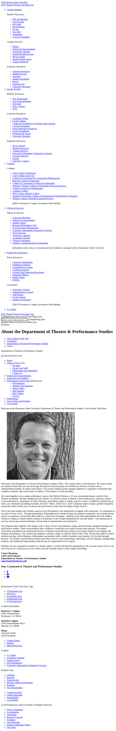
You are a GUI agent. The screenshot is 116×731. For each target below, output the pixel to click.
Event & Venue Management (25, 228)
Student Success (19, 74)
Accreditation (13, 712)
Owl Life (16, 32)
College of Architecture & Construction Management (36, 178)
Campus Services (20, 151)
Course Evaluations (21, 37)
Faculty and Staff (20, 368)
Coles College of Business (24, 173)
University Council (20, 289)
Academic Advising (21, 238)
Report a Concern (15, 717)
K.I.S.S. (16, 396)
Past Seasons (18, 391)
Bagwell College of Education (25, 181)
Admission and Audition (18, 378)
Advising (16, 76)
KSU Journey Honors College (25, 193)
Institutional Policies (21, 265)
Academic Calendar (15, 658)
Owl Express (18, 22)
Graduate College (20, 191)
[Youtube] (8, 577)
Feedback (11, 720)
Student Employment (21, 59)
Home (9, 360)
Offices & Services (15, 208)
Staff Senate (17, 294)
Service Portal (18, 57)
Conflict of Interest (20, 270)
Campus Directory (20, 62)
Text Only (11, 727)
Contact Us (17, 373)
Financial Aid (18, 84)
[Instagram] (8, 574)
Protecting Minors (20, 275)
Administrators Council (22, 292)
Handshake (17, 34)
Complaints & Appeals (22, 267)
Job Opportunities (15, 687)
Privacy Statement (15, 709)
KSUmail (16, 24)
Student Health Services (23, 54)
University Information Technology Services (32, 153)
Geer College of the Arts (23, 176)
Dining (15, 46)
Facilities (16, 365)
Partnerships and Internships (24, 370)
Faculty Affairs (19, 121)
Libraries (11, 675)
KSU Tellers (18, 393)
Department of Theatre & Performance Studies (27, 343)
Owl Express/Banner (21, 101)
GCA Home (12, 403)
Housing (10, 677)
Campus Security (14, 692)
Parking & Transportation (23, 49)
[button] (21, 316)
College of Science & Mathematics (27, 188)
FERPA (16, 280)
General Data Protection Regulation (28, 272)
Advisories (11, 715)
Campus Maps (13, 640)
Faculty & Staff (14, 89)
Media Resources (14, 645)
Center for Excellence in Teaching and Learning (33, 123)
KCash (15, 29)
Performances (18, 383)
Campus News (13, 660)
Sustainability (13, 697)
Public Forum (18, 277)
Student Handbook (20, 79)
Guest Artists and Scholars (18, 401)
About (9, 363)
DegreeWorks (18, 27)
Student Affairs (19, 223)
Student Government (21, 300)
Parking (10, 643)
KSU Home (6, 314)
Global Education (14, 695)
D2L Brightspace (20, 19)
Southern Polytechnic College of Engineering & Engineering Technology (45, 196)
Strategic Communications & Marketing (30, 243)
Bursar (15, 81)
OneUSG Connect (20, 161)
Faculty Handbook (20, 131)
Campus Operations (21, 240)
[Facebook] (7, 572)
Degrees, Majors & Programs (20, 682)
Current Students (14, 9)
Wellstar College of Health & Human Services (33, 198)
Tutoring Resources (21, 71)
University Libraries (21, 51)
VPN (14, 109)
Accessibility (12, 700)
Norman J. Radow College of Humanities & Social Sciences (39, 186)
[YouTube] (61, 601)
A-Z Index (11, 309)
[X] (61, 594)
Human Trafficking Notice (18, 725)
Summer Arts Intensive (22, 386)
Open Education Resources (24, 128)
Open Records (13, 722)
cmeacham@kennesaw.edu (14, 561)
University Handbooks (22, 262)
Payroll (15, 158)
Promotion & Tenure (21, 133)
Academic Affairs (20, 118)
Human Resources (20, 148)
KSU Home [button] (6, 5)
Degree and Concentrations (19, 376)
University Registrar (21, 86)
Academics (12, 341)
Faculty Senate (19, 297)
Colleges (11, 163)
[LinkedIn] (61, 596)
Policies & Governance (17, 252)
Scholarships (12, 398)
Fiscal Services (19, 233)
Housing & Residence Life (24, 225)
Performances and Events (18, 381)
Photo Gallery (18, 388)
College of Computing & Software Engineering (33, 183)
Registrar (11, 685)
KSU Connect (18, 106)
